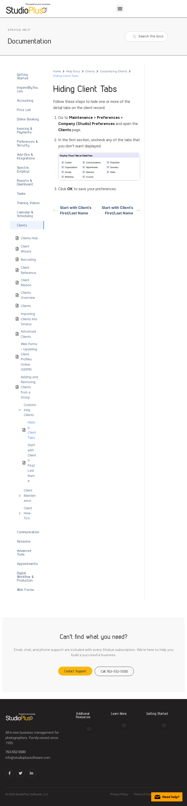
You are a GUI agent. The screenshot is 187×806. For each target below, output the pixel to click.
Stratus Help (19, 29)
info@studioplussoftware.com (27, 758)
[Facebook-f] (9, 773)
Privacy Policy (119, 794)
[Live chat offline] (166, 796)
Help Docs (73, 71)
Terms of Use (142, 794)
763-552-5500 (15, 752)
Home (57, 71)
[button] (120, 9)
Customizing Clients (30, 410)
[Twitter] (20, 773)
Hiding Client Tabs (32, 429)
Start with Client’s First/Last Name (32, 463)
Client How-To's (28, 513)
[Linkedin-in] (31, 773)
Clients (90, 71)
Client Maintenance (30, 495)
